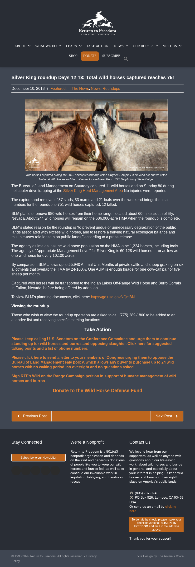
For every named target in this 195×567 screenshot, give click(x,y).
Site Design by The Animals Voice (160, 556)
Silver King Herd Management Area (93, 191)
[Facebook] (16, 470)
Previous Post (34, 416)
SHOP (73, 56)
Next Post (164, 416)
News (96, 88)
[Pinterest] (45, 470)
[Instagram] (35, 470)
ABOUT (20, 46)
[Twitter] (26, 470)
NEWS (119, 46)
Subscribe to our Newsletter (38, 457)
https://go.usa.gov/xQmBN (113, 297)
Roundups (111, 88)
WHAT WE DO (46, 46)
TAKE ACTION (97, 46)
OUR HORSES (143, 46)
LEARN (71, 46)
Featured (58, 88)
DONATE (90, 56)
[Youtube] (55, 470)
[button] (126, 60)
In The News (78, 88)
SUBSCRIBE (111, 56)
